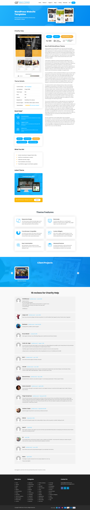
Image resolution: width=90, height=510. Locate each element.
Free (39, 484)
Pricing (60, 2)
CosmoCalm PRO (29, 176)
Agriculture (30, 482)
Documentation (25, 116)
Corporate (30, 496)
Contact (17, 501)
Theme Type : (19, 92)
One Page (51, 482)
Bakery (29, 487)
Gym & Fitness (41, 487)
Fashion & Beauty (42, 482)
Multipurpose (41, 496)
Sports (50, 492)
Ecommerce (30, 499)
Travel (50, 496)
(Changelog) (28, 86)
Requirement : (19, 100)
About (17, 486)
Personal (51, 484)
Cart (70, 2)
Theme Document (58, 41)
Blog (55, 2)
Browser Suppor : (20, 102)
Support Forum (24, 122)
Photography (51, 486)
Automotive (30, 486)
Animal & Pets (31, 484)
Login (73, 2)
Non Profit (41, 501)
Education (30, 501)
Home (40, 2)
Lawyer (40, 492)
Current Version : (20, 86)
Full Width (40, 486)
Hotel (40, 489)
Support (50, 2)
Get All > (37, 200)
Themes (44, 2)
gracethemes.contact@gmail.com (67, 484)
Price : (18, 94)
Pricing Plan (36, 138)
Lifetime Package (33, 142)
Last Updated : (20, 89)
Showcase (65, 2)
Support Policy (18, 497)
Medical (40, 494)
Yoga (50, 499)
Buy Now (19, 138)
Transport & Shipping (53, 494)
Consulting (30, 494)
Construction (30, 492)
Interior (40, 491)
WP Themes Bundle (22, 142)
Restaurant (51, 487)
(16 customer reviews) (34, 105)
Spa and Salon (52, 491)
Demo (49, 36)
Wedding (51, 497)
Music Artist (41, 497)
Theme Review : (20, 105)
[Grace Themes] (22, 3)
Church (29, 491)
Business (30, 489)
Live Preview (27, 138)
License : (18, 97)
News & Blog (41, 499)
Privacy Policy (18, 499)
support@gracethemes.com (66, 482)
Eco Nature (30, 497)
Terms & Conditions (19, 496)
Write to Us (24, 128)
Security (50, 489)
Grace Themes (24, 507)
